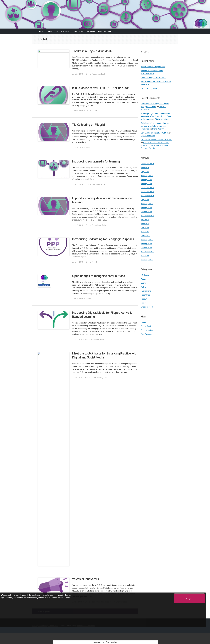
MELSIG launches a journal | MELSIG (156, 139)
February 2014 (147, 239)
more (68, 595)
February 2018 (147, 175)
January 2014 (146, 243)
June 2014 (145, 223)
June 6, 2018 (77, 377)
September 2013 (147, 251)
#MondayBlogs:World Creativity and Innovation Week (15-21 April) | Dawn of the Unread (156, 116)
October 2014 (146, 211)
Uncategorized (102, 377)
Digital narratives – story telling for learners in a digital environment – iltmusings (155, 126)
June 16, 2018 (77, 262)
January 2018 (146, 179)
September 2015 (147, 195)
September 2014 (147, 215)
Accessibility (98, 642)
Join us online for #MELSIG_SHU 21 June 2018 (101, 88)
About (143, 278)
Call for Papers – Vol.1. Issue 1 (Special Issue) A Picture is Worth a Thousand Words (155, 145)
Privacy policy (111, 642)
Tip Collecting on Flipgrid (88, 124)
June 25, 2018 (77, 74)
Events (88, 74)
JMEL (143, 286)
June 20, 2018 (77, 110)
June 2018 (145, 167)
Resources (90, 31)
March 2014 (145, 235)
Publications (78, 31)
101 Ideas (145, 274)
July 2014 (145, 219)
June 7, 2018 (77, 339)
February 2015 (147, 203)
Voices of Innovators (85, 579)
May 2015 (145, 199)
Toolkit (103, 74)
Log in (143, 322)
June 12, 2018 (77, 298)
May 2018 (145, 171)
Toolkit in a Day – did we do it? (92, 51)
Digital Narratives (162, 119)
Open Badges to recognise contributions (98, 276)
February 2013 (147, 259)
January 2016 (146, 183)
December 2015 (147, 187)
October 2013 (146, 247)
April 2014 (145, 231)
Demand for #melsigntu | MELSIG (155, 132)
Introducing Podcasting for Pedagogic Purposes (103, 239)
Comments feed (147, 330)
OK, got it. (189, 598)
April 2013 (145, 255)
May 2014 (145, 227)
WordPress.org (147, 334)
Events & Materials (63, 31)
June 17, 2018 (77, 225)
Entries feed (146, 326)
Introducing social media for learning (96, 161)
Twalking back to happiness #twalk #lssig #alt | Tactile (155, 105)
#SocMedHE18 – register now (153, 66)
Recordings (96, 225)
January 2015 (146, 207)
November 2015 (147, 191)
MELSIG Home (45, 31)
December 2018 (147, 163)
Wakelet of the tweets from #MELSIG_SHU (152, 72)
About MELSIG (104, 31)
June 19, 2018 (77, 184)
